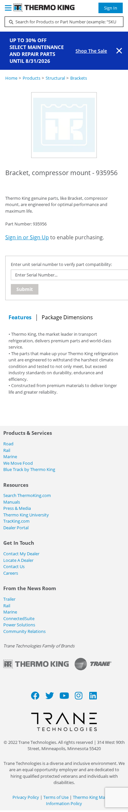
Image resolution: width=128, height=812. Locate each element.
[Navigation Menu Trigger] (8, 8)
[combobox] (61, 22)
